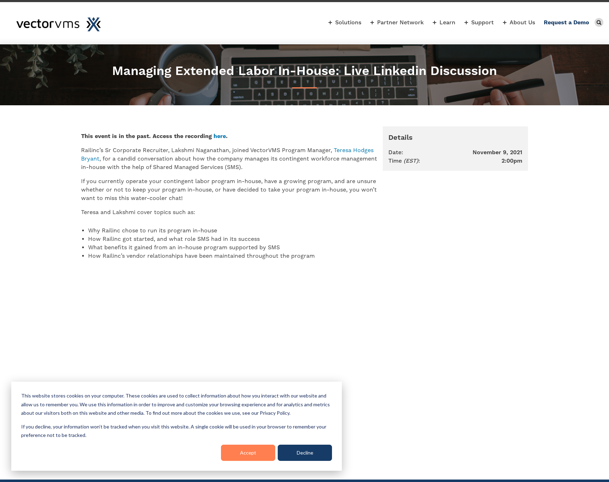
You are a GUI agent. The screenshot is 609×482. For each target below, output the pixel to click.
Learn (447, 22)
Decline (305, 453)
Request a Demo (566, 22)
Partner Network (400, 22)
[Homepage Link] (58, 24)
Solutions (348, 22)
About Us (522, 22)
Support (482, 22)
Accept (248, 453)
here (220, 136)
